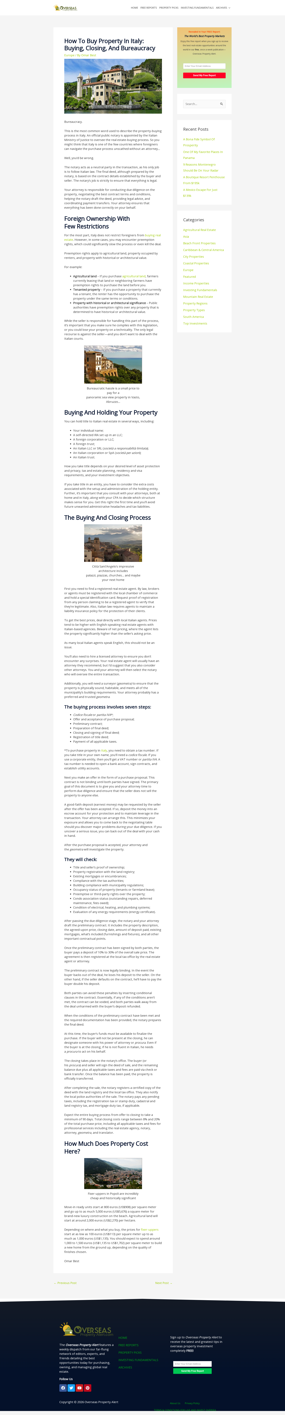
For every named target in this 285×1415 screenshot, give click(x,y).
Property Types (194, 310)
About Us (175, 1403)
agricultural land (133, 276)
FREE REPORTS (148, 7)
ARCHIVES (221, 7)
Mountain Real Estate (198, 297)
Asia (186, 237)
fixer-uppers (150, 1230)
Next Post (163, 1283)
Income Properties (196, 283)
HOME (134, 7)
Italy (104, 750)
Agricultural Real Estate (199, 230)
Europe (69, 55)
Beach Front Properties (199, 243)
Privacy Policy (192, 1403)
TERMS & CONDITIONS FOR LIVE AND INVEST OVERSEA (185, 1410)
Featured (189, 277)
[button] (142, 1367)
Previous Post (65, 1283)
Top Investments (195, 323)
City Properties (193, 257)
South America (193, 317)
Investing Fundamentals (200, 290)
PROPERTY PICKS (168, 7)
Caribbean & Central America (203, 250)
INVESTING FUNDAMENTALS (197, 7)
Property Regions (195, 303)
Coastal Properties (196, 263)
